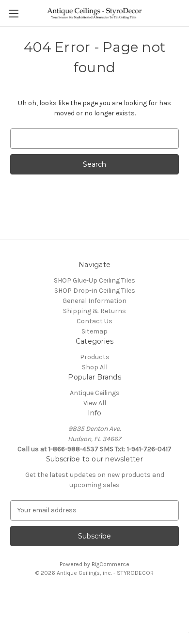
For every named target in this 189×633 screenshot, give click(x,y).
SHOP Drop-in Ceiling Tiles (94, 290)
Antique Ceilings (95, 393)
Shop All (95, 367)
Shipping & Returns (94, 311)
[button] (94, 595)
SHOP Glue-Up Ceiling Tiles (94, 280)
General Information (94, 301)
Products (95, 357)
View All (94, 403)
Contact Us (94, 321)
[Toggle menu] (13, 13)
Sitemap (94, 331)
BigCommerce (110, 564)
